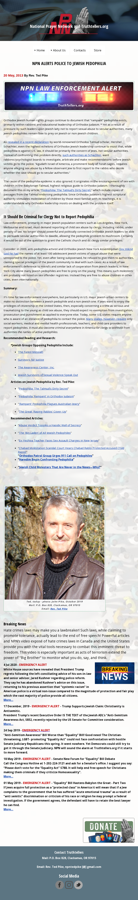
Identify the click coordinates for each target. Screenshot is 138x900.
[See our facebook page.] (59, 887)
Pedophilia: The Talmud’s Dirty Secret (43, 388)
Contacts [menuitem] (80, 50)
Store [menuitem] (97, 50)
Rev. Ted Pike (59, 608)
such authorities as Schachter (82, 155)
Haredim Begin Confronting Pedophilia (46, 459)
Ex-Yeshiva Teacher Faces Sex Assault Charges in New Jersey (58, 440)
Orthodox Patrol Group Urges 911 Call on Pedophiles (55, 455)
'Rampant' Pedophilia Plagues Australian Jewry (49, 404)
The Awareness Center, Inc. (36, 367)
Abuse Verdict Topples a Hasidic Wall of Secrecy (50, 425)
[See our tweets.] (78, 887)
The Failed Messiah (30, 352)
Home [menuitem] (41, 50)
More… (8, 700)
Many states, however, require (106, 319)
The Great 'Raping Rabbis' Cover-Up (42, 411)
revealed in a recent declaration (28, 142)
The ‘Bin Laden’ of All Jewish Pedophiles (45, 432)
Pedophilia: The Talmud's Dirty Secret (66, 190)
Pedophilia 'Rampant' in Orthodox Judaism (46, 396)
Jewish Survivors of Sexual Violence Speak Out (48, 375)
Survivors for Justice (31, 359)
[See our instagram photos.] (69, 887)
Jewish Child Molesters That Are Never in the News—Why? (59, 467)
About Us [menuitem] (59, 50)
